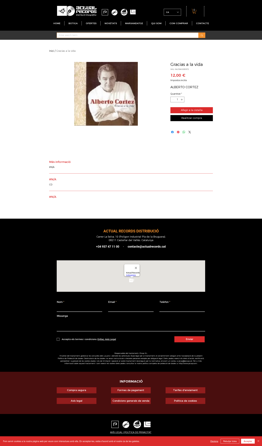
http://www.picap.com (188, 363)
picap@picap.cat (185, 361)
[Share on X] (189, 132)
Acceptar (248, 441)
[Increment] (182, 99)
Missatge (62, 316)
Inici (51, 50)
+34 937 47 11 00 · (112, 246)
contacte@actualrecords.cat (147, 246)
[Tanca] (258, 441)
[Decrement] (173, 99)
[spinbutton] (177, 99)
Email (111, 302)
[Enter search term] (201, 35)
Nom (60, 302)
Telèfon (164, 302)
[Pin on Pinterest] (178, 132)
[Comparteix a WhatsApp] (184, 132)
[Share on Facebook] (172, 132)
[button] (194, 11)
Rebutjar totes (230, 441)
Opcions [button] (214, 441)
